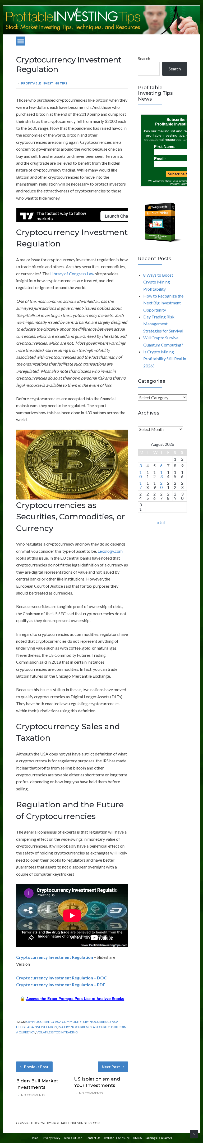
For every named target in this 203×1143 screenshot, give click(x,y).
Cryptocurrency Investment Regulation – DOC (61, 977)
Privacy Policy (51, 1138)
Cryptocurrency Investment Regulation (54, 957)
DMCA (137, 1138)
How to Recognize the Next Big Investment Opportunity (163, 302)
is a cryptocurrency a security (84, 1027)
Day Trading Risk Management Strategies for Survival (163, 323)
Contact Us (92, 1138)
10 (140, 474)
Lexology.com (110, 551)
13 (161, 474)
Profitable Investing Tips (44, 83)
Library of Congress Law (72, 273)
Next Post (111, 1066)
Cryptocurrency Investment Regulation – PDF (60, 984)
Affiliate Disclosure (117, 1138)
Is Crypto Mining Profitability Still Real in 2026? (164, 358)
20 (161, 485)
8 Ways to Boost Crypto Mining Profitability (158, 281)
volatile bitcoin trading (57, 1032)
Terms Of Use (72, 1138)
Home (35, 1138)
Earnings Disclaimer (158, 1138)
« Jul (161, 522)
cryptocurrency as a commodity (54, 1022)
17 (140, 485)
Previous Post (36, 1066)
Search (144, 58)
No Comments (33, 1095)
